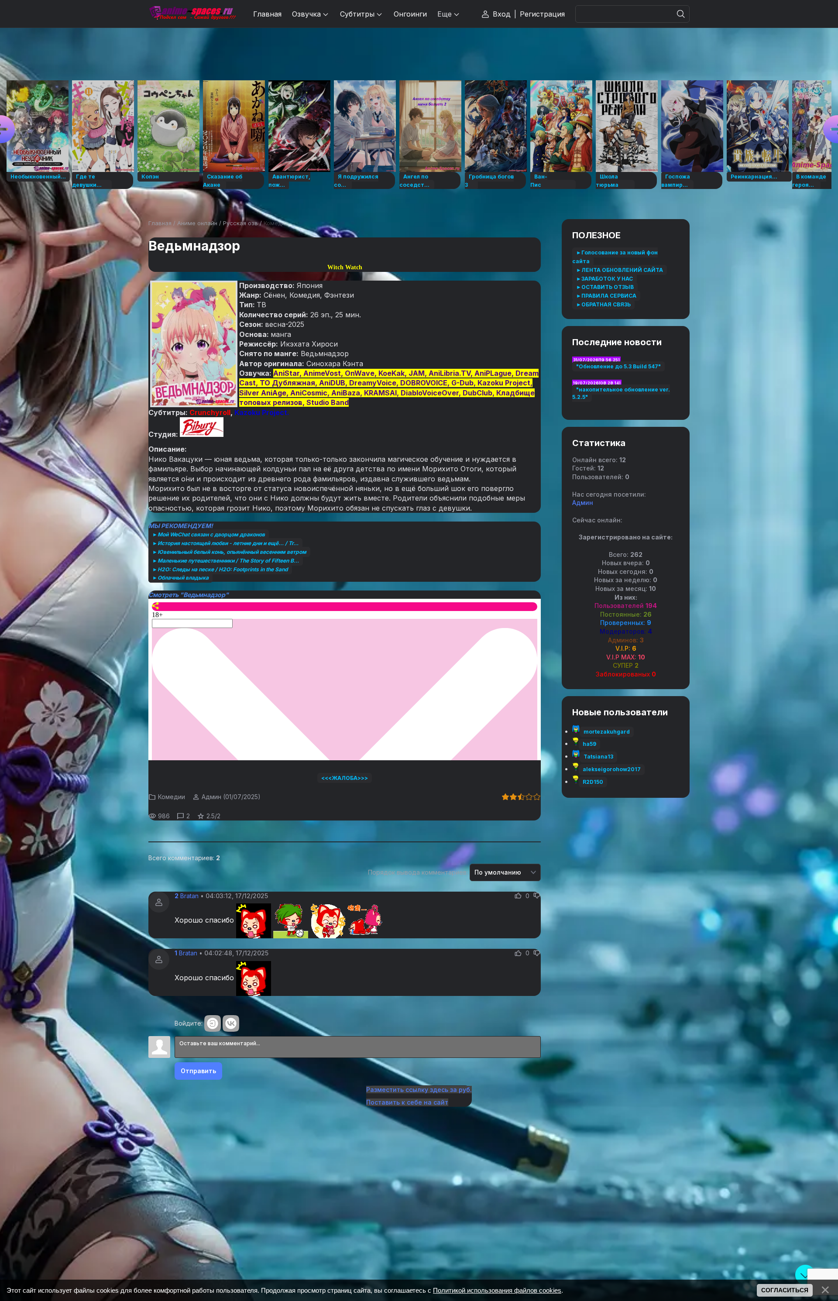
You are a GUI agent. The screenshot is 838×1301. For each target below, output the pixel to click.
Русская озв (240, 223)
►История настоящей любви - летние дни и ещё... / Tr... (225, 543)
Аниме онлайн (197, 223)
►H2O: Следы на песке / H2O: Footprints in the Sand (220, 569)
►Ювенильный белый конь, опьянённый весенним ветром (229, 552)
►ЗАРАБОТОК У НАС (604, 278)
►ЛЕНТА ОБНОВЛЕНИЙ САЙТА (619, 270)
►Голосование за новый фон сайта (615, 256)
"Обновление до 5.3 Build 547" (618, 366)
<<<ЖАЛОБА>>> (344, 778)
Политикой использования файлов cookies (497, 1290)
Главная (160, 223)
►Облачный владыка (180, 577)
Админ (211, 796)
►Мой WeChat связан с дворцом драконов (208, 534)
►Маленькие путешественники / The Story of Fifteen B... (225, 560)
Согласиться (784, 1290)
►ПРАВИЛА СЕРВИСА (606, 295)
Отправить (198, 1070)
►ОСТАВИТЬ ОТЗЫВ (605, 287)
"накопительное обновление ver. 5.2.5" (621, 393)
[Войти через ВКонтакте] (231, 1023)
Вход (502, 14)
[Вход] (212, 1023)
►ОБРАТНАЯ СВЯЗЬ (603, 304)
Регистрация (542, 14)
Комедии (276, 223)
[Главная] (192, 13)
